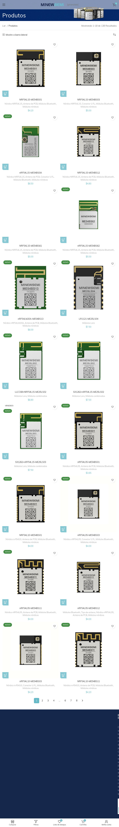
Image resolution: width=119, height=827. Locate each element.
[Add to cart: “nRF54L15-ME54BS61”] (5, 240)
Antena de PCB (30, 103)
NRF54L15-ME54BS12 (88, 172)
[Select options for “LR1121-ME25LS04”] (63, 313)
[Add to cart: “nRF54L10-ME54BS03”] (5, 675)
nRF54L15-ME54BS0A (30, 172)
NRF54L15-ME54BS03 (88, 99)
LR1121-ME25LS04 (88, 318)
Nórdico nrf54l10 (13, 539)
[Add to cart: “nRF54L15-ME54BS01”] (5, 94)
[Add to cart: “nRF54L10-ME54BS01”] (5, 529)
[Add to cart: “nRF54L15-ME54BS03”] (63, 94)
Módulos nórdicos (31, 106)
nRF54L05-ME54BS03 (88, 535)
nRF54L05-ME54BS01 (88, 462)
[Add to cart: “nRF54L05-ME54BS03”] (63, 529)
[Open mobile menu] (4, 5)
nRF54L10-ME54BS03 (31, 681)
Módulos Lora (88, 323)
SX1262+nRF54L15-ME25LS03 (30, 462)
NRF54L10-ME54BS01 (30, 535)
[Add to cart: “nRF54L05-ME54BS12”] (63, 602)
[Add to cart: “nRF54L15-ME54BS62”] (63, 240)
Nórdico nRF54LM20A (13, 323)
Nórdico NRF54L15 (13, 103)
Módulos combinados (37, 396)
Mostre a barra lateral (16, 34)
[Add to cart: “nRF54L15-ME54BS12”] (63, 167)
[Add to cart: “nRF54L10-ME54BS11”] (63, 675)
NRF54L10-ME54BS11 (88, 681)
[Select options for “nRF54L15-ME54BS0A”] (5, 167)
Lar (4, 25)
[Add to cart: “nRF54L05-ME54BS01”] (63, 456)
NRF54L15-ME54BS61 (30, 245)
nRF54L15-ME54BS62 (88, 245)
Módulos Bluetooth (47, 103)
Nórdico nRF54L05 (71, 466)
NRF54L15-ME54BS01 (30, 99)
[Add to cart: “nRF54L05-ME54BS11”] (5, 602)
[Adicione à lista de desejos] (54, 44)
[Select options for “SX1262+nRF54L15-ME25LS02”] (63, 386)
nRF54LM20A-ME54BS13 (30, 318)
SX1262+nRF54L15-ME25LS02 (88, 392)
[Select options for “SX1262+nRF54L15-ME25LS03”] (5, 456)
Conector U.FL (88, 103)
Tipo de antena (88, 612)
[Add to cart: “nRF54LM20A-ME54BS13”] (5, 313)
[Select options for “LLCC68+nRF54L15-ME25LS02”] (5, 386)
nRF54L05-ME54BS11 (31, 608)
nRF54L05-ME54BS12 (88, 608)
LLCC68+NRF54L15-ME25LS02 (30, 392)
